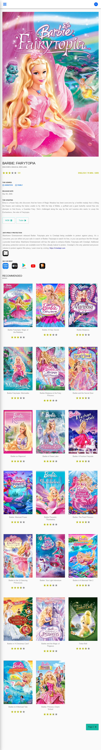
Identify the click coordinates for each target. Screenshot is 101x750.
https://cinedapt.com (57, 248)
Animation (9, 185)
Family (20, 185)
